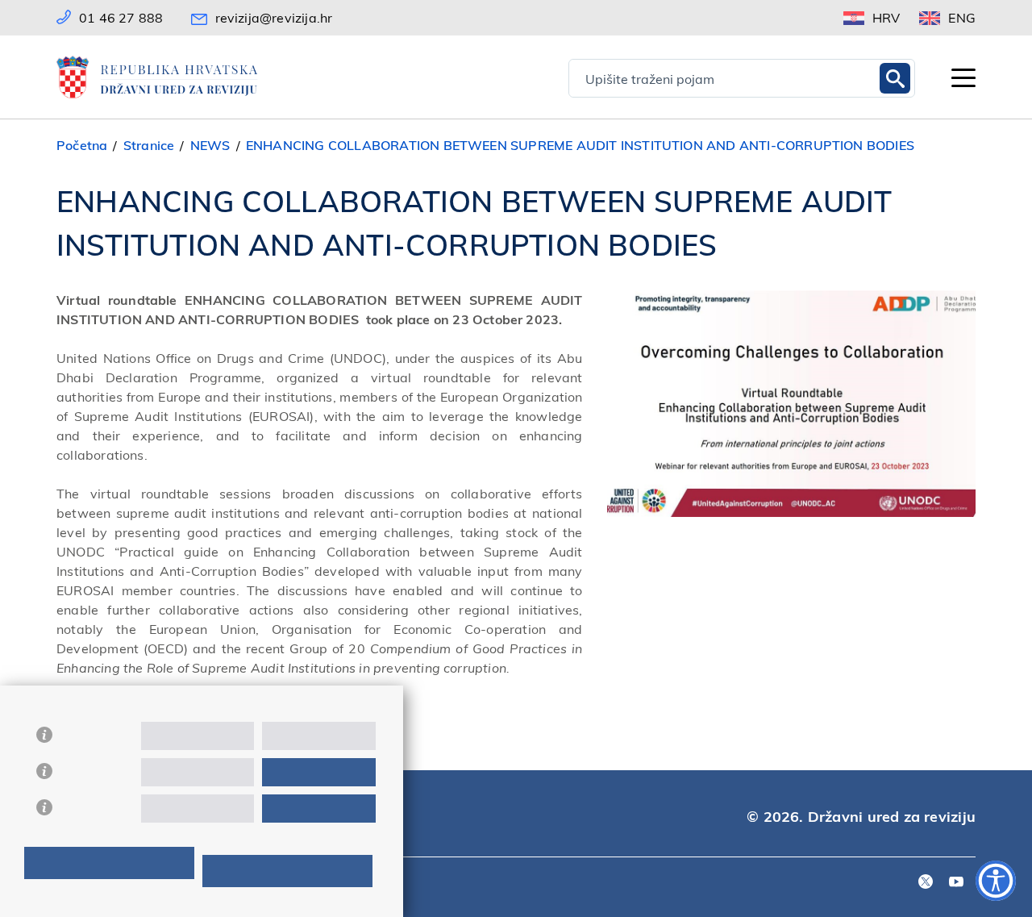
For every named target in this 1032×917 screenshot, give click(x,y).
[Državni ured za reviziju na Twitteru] (925, 883)
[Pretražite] (895, 78)
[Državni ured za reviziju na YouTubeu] (956, 883)
